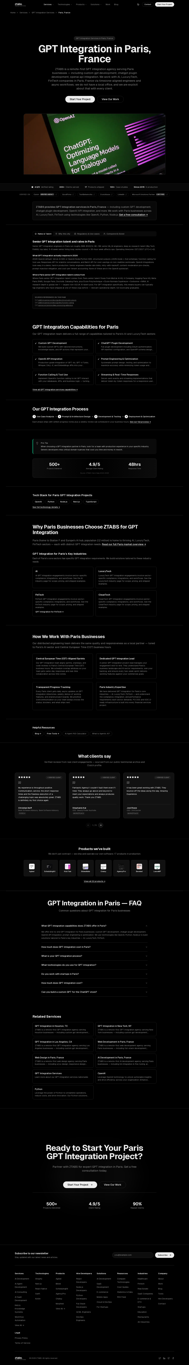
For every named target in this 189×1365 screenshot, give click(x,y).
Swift (37, 1294)
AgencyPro (61, 1294)
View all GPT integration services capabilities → (55, 389)
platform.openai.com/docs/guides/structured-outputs (57, 300)
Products (80, 4)
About (161, 1279)
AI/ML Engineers (83, 1312)
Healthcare (142, 1279)
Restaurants (143, 1317)
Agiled (58, 1279)
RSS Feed (121, 1297)
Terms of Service (22, 1343)
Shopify (38, 1279)
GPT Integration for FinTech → (49, 612)
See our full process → (140, 422)
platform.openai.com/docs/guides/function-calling (56, 302)
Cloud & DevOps (104, 1302)
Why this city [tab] (64, 234)
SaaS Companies (145, 1294)
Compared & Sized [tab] (115, 234)
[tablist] (94, 233)
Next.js (76, 502)
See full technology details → (46, 507)
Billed (58, 1284)
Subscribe (163, 1255)
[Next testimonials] (100, 825)
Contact (147, 4)
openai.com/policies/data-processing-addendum (55, 305)
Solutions (95, 4)
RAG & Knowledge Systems (20, 1308)
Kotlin (38, 1299)
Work (108, 4)
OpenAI (38, 502)
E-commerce (102, 1292)
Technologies (64, 4)
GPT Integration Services (43, 12)
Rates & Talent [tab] (44, 234)
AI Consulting (21, 1292)
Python (51, 502)
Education (142, 1312)
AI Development (22, 1279)
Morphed (60, 1304)
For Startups (102, 1307)
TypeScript (91, 502)
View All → (19, 1325)
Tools (160, 1294)
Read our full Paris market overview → (124, 544)
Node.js (63, 502)
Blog (116, 4)
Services (48, 4)
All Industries (144, 1322)
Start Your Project (164, 4)
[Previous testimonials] (88, 825)
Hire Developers (165, 1299)
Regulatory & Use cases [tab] (88, 234)
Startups (142, 1307)
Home (12, 12)
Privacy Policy (21, 1338)
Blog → (38, 733)
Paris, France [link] (64, 12)
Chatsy (59, 1299)
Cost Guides (123, 1287)
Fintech (141, 1284)
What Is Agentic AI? (101, 733)
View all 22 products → (94, 881)
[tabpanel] (94, 264)
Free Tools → (53, 733)
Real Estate (143, 1289)
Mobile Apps (102, 1297)
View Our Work (110, 99)
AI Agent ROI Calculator (75, 733)
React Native (41, 1289)
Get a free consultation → (133, 214)
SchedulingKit (62, 1289)
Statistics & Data (125, 1292)
